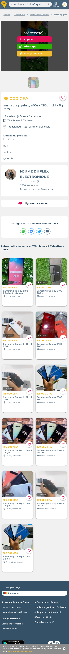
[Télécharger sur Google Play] (13, 643)
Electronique (19, 15)
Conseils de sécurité (44, 622)
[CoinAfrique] (4, 4)
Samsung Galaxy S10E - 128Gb (51, 345)
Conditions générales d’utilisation (50, 607)
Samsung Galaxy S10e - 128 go (17, 451)
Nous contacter (9, 629)
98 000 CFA (44, 340)
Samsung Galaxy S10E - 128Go (51, 292)
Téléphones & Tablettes (39, 15)
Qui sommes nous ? (11, 607)
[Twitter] (51, 643)
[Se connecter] (64, 4)
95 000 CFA (10, 287)
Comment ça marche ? (13, 624)
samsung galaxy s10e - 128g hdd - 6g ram (17, 292)
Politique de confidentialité (47, 612)
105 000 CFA (10, 553)
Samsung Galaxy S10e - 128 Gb (51, 451)
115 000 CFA (10, 393)
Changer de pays (12, 588)
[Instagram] (57, 643)
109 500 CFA (10, 446)
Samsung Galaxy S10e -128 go (17, 504)
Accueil (7, 15)
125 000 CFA (44, 393)
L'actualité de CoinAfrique (14, 612)
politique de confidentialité (20, 651)
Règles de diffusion (43, 617)
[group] (34, 46)
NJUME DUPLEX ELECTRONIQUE (34, 174)
